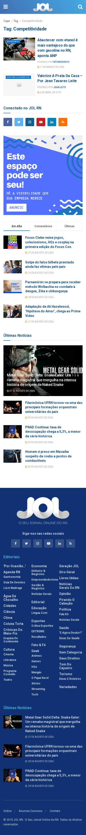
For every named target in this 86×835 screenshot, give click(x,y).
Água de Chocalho (10, 598)
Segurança (67, 646)
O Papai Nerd (39, 678)
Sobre (7, 811)
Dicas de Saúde (69, 638)
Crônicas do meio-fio (12, 631)
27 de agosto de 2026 (22, 391)
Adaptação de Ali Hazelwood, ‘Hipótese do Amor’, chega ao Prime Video (52, 311)
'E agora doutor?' (70, 632)
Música (8, 665)
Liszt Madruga (12, 588)
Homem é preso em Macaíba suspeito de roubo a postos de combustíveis (48, 456)
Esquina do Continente (10, 640)
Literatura (9, 660)
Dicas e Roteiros (70, 678)
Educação (39, 608)
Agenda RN (11, 572)
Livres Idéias (69, 578)
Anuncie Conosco (30, 811)
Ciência (9, 612)
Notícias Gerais (41, 594)
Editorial (37, 602)
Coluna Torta (13, 624)
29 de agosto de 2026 (40, 417)
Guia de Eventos (14, 582)
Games (36, 661)
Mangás (36, 672)
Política (65, 609)
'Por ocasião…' (14, 566)
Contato (55, 811)
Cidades (9, 606)
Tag (16, 21)
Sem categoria (70, 652)
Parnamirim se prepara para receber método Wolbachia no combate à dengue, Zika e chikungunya (53, 286)
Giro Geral (67, 572)
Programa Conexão (9, 672)
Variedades (68, 687)
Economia (13, 41)
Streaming (38, 689)
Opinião (65, 594)
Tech (34, 694)
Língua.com (39, 612)
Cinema (8, 654)
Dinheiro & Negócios (38, 572)
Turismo (65, 674)
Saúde (64, 628)
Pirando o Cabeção (67, 601)
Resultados (38, 636)
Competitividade (32, 21)
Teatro (7, 679)
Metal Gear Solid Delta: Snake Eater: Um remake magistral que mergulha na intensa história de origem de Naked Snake (41, 380)
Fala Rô (64, 614)
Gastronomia (11, 577)
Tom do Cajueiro (65, 666)
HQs (34, 666)
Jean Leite (59, 87)
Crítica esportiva (42, 625)
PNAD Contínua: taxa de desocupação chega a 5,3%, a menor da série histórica (53, 431)
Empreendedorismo (44, 579)
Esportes (38, 621)
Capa (6, 21)
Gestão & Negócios (18, 77)
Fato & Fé (38, 645)
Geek (35, 651)
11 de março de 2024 (51, 67)
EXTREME (37, 631)
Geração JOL (69, 566)
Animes (36, 655)
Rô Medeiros (61, 62)
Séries (35, 683)
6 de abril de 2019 (50, 92)
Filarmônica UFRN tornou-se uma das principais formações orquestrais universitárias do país (54, 407)
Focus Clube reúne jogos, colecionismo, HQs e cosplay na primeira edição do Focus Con (49, 242)
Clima (7, 618)
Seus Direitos (69, 658)
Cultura (9, 649)
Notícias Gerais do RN (69, 586)
